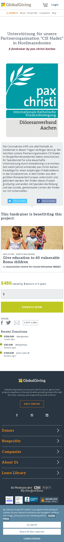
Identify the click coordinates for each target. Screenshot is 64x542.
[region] (32, 523)
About (22, 13)
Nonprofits (32, 13)
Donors (8, 431)
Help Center (32, 403)
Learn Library (14, 473)
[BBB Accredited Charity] (32, 500)
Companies (44, 13)
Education (8, 254)
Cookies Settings (32, 538)
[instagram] (32, 415)
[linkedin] (47, 415)
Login (55, 4)
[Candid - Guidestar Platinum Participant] (20, 500)
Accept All (32, 524)
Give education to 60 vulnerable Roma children (31, 260)
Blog (54, 13)
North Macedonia (25, 254)
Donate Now (32, 307)
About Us (10, 463)
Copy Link (30, 322)
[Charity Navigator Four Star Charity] (10, 500)
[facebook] (17, 415)
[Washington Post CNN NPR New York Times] (32, 490)
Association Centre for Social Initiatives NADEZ (33, 266)
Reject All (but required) (32, 531)
